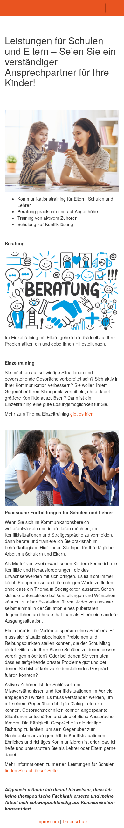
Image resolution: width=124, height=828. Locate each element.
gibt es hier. (81, 413)
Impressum (47, 821)
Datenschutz (75, 821)
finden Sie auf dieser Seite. (32, 770)
